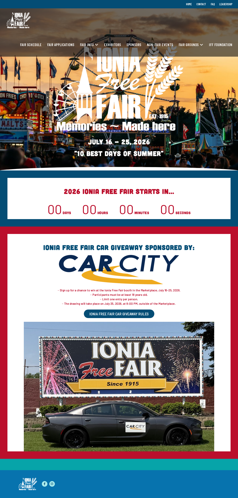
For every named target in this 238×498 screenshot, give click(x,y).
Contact (201, 4)
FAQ (213, 4)
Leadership (225, 4)
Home (189, 4)
